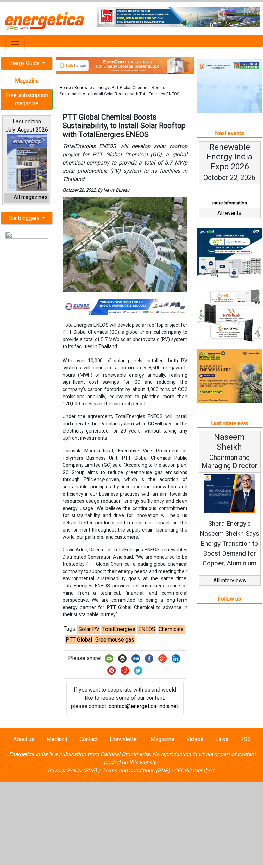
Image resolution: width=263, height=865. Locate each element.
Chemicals (171, 629)
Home (65, 87)
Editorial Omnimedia (125, 754)
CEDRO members (194, 770)
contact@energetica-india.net (143, 706)
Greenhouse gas (114, 639)
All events (229, 213)
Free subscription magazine (27, 99)
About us (24, 739)
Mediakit (57, 739)
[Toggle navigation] (15, 44)
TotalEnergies (118, 629)
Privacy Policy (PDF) (72, 770)
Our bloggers (25, 218)
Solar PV (88, 629)
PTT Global (79, 639)
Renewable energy (91, 87)
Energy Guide (24, 63)
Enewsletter (124, 739)
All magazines (31, 197)
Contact (88, 739)
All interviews (229, 580)
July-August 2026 (26, 129)
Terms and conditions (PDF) (136, 770)
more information (229, 202)
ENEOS (146, 629)
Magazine (162, 739)
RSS (245, 739)
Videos (194, 739)
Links (221, 739)
